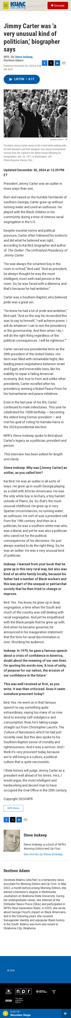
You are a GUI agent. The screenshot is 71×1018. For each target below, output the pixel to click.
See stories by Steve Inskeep (43, 854)
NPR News (13, 808)
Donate (59, 5)
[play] (5, 1013)
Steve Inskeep (23, 57)
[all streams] (66, 1013)
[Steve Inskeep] (12, 841)
